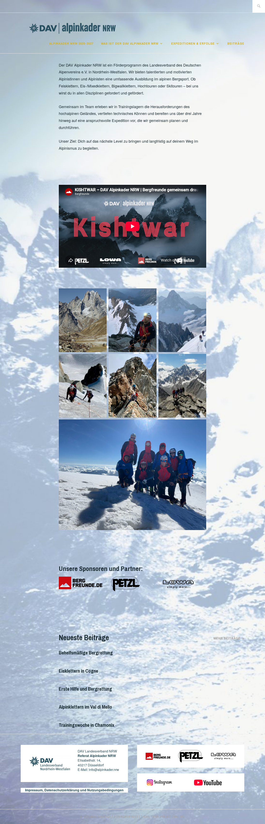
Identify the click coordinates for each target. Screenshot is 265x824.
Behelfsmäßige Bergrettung (86, 652)
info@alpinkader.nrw (104, 769)
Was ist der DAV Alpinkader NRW (129, 43)
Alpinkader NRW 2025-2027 (71, 43)
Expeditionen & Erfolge (193, 43)
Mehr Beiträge (228, 638)
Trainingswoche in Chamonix (86, 725)
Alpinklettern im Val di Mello (85, 706)
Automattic (175, 816)
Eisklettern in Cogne (78, 671)
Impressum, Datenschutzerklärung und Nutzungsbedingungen (74, 790)
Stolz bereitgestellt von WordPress (109, 816)
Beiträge (235, 43)
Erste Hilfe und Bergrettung (85, 688)
